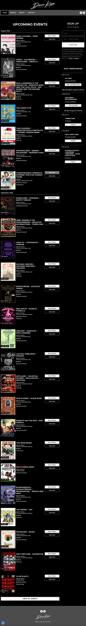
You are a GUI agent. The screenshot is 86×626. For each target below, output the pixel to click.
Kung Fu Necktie (22, 46)
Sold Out (52, 172)
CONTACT (31, 12)
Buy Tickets (52, 36)
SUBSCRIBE (73, 45)
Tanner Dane (70, 118)
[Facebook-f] (81, 12)
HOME (5, 12)
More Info (52, 39)
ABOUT (22, 12)
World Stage (20, 584)
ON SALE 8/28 (73, 105)
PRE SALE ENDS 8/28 (73, 84)
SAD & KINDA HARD (72, 134)
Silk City (19, 99)
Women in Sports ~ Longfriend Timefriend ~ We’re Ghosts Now (72, 153)
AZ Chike (68, 78)
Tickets (73, 124)
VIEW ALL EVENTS (30, 599)
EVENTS (13, 12)
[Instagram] (84, 12)
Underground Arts (22, 205)
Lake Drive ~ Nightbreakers (71, 98)
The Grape (20, 450)
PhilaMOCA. (20, 184)
